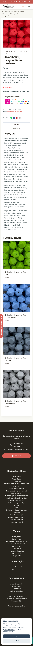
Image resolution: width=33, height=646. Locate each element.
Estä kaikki (16, 640)
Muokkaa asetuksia (9, 629)
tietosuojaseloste (8, 631)
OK (16, 636)
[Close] (31, 596)
